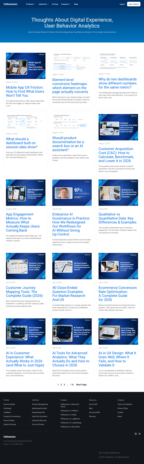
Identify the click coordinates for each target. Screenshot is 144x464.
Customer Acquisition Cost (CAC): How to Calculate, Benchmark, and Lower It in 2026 (116, 155)
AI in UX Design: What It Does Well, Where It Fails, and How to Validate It (117, 359)
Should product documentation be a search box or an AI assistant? (68, 144)
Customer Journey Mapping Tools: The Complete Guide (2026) (24, 292)
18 (72, 384)
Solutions (43, 4)
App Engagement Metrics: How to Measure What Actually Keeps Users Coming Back (23, 222)
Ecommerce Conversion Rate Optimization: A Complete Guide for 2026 (118, 294)
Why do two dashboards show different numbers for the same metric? (118, 83)
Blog (76, 4)
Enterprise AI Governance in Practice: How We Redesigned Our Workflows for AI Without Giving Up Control (71, 224)
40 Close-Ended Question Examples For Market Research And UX (68, 294)
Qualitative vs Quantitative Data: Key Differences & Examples (118, 218)
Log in (122, 4)
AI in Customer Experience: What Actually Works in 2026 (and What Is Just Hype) (25, 359)
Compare (65, 4)
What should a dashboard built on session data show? (21, 143)
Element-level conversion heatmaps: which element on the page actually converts (70, 86)
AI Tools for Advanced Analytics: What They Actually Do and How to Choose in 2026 (70, 359)
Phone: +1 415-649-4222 (13, 444)
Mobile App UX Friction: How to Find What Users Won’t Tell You (25, 91)
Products (30, 4)
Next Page (81, 384)
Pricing (55, 4)
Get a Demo (134, 4)
